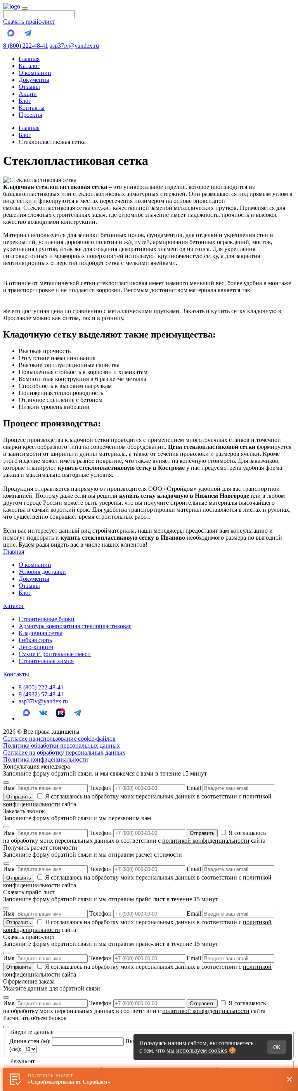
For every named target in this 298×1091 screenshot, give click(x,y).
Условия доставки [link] (42, 571)
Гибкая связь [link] (35, 640)
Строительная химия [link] (46, 661)
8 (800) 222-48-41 (25, 45)
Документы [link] (34, 79)
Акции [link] (28, 93)
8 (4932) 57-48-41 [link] (41, 694)
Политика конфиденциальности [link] (45, 759)
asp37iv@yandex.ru (74, 45)
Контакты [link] (32, 107)
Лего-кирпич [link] (36, 647)
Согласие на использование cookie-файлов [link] (59, 738)
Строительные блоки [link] (46, 619)
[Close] (6, 782)
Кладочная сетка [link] (40, 633)
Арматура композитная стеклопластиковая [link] (75, 626)
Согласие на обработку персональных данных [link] (64, 752)
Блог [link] (25, 100)
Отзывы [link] (29, 86)
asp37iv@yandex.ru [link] (43, 701)
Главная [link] (29, 58)
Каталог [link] (29, 65)
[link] (12, 6)
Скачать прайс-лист (29, 21)
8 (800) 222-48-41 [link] (41, 687)
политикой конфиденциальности (205, 840)
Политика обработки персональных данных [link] (61, 745)
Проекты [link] (30, 114)
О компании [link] (35, 72)
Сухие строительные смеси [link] (55, 654)
